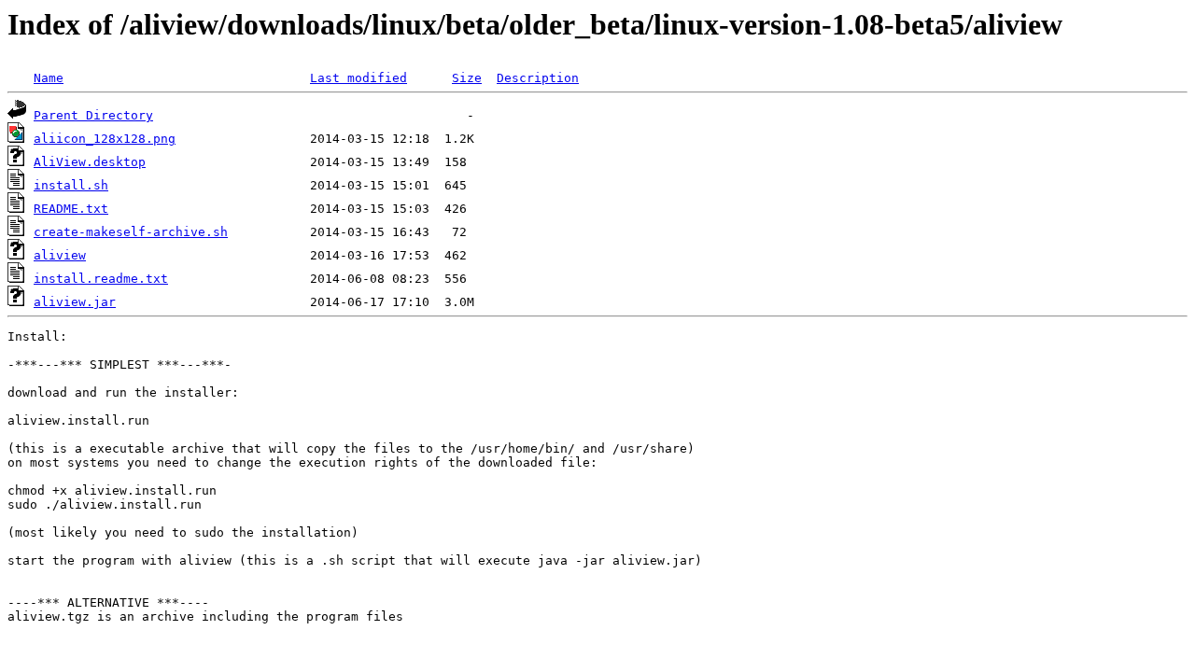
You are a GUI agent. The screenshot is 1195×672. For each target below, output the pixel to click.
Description (538, 78)
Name (48, 78)
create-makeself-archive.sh (131, 232)
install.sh (71, 185)
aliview (60, 255)
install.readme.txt (101, 279)
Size (467, 78)
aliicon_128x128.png (105, 139)
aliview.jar (75, 302)
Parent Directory (93, 115)
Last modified (358, 78)
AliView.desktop (90, 162)
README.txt (71, 209)
